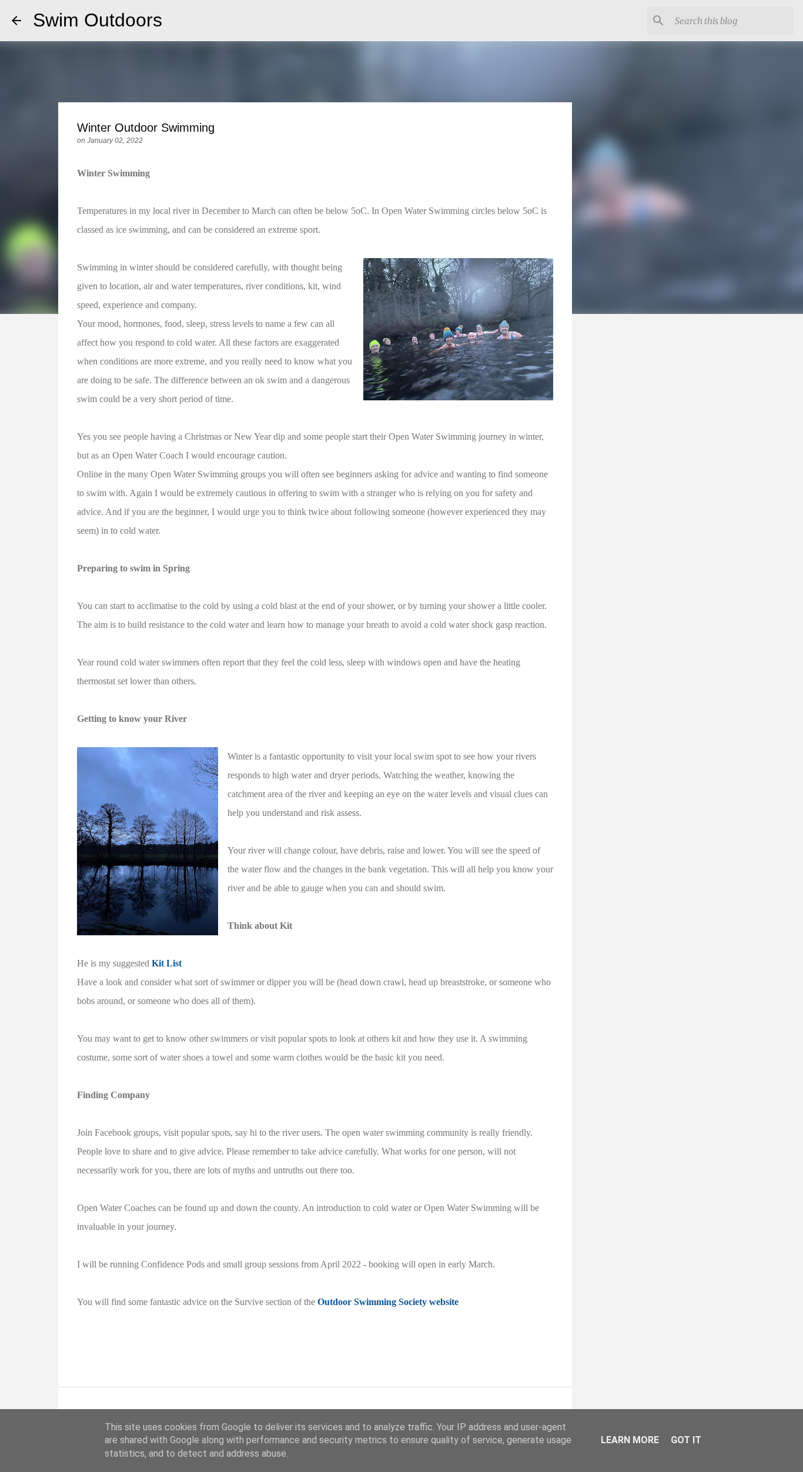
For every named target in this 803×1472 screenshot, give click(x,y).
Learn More (630, 1440)
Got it (686, 1440)
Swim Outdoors (97, 20)
